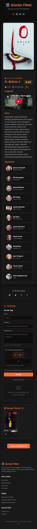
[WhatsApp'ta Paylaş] (21, 295)
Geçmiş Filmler (6, 483)
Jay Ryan (16, 217)
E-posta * (7, 322)
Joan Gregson (18, 256)
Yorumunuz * (8, 330)
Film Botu (4, 488)
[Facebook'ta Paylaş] (9, 295)
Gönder (18, 374)
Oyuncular (5, 485)
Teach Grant (17, 236)
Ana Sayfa (5, 480)
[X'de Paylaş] (15, 295)
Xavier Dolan (18, 266)
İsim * (6, 314)
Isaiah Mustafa (19, 207)
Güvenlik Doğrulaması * (15, 350)
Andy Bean (17, 246)
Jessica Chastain (19, 168)
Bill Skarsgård (18, 177)
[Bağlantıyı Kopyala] (27, 295)
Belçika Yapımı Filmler (8, 502)
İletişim (4, 514)
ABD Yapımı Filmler (8, 497)
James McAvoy (18, 187)
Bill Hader (16, 197)
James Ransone (19, 227)
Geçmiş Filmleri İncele (18, 446)
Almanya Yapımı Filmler (9, 500)
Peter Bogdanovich (20, 276)
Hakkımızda (5, 511)
